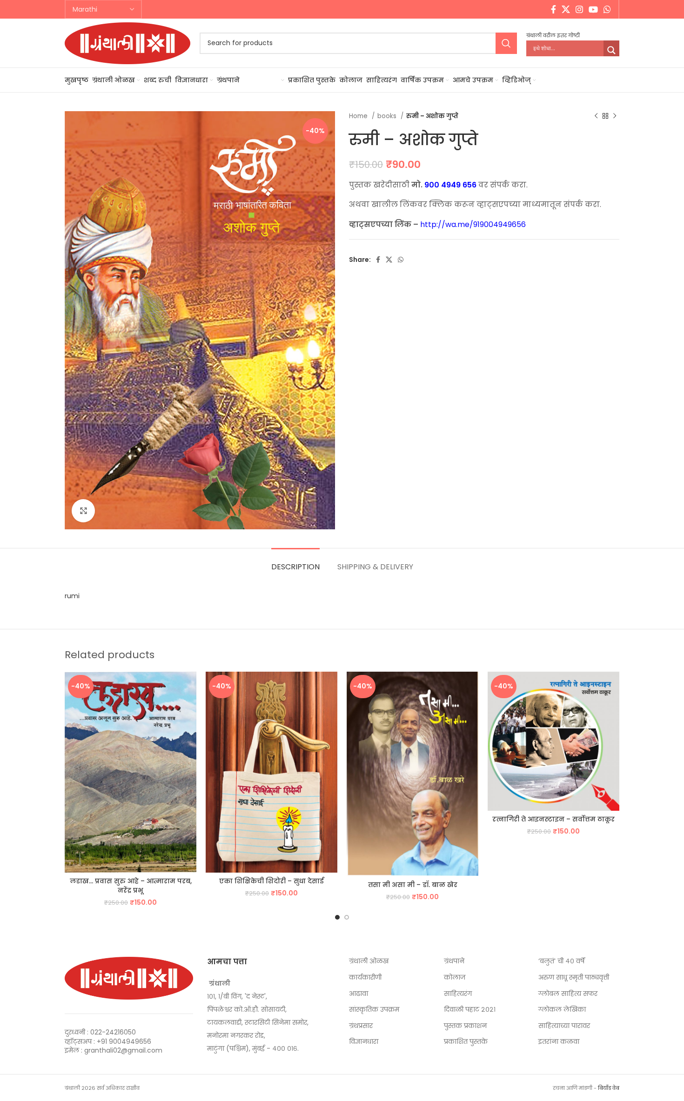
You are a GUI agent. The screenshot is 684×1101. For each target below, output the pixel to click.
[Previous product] (596, 116)
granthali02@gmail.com (123, 1050)
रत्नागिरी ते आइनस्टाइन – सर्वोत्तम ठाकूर (553, 819)
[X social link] (566, 9)
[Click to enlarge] (83, 510)
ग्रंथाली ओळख (369, 961)
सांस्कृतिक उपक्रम (374, 1009)
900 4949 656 (450, 185)
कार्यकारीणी (365, 977)
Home (359, 116)
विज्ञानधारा (363, 1041)
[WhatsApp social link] (607, 9)
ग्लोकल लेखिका (562, 1009)
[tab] (295, 562)
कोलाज (454, 977)
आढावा (358, 993)
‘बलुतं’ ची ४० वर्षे (561, 961)
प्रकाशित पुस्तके (466, 1041)
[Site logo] (127, 42)
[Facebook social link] (553, 9)
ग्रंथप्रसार (361, 1025)
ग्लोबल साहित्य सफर (567, 993)
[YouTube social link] (593, 9)
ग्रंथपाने (454, 961)
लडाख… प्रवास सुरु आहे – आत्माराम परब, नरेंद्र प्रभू (131, 885)
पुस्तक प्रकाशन (465, 1025)
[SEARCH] (506, 43)
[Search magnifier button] (611, 50)
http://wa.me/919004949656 (473, 224)
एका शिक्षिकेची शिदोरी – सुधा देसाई (271, 881)
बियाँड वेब (608, 1088)
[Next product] (614, 116)
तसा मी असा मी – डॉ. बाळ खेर (412, 884)
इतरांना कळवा (558, 1041)
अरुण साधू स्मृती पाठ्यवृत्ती (573, 977)
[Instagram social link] (579, 9)
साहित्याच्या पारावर (564, 1025)
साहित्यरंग (458, 993)
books (387, 116)
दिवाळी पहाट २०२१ (470, 1009)
